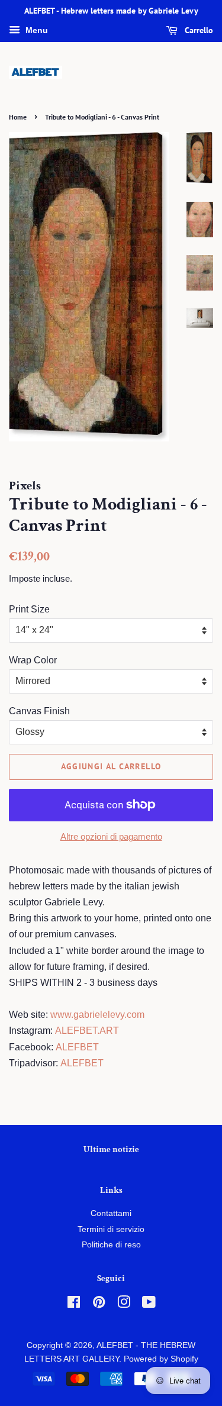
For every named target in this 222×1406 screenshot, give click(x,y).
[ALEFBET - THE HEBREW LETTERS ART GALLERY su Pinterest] (98, 1304)
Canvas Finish (39, 711)
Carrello (197, 30)
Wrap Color (33, 660)
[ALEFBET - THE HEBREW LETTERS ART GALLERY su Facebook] (74, 1304)
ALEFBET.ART (87, 1031)
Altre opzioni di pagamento (111, 836)
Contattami (111, 1213)
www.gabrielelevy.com (97, 1015)
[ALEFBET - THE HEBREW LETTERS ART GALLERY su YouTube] (149, 1304)
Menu (35, 30)
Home (18, 116)
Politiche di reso (111, 1244)
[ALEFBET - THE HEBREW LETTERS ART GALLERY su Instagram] (123, 1304)
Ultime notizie (111, 1149)
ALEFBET (77, 1047)
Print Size (29, 609)
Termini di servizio (111, 1229)
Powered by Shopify (161, 1359)
